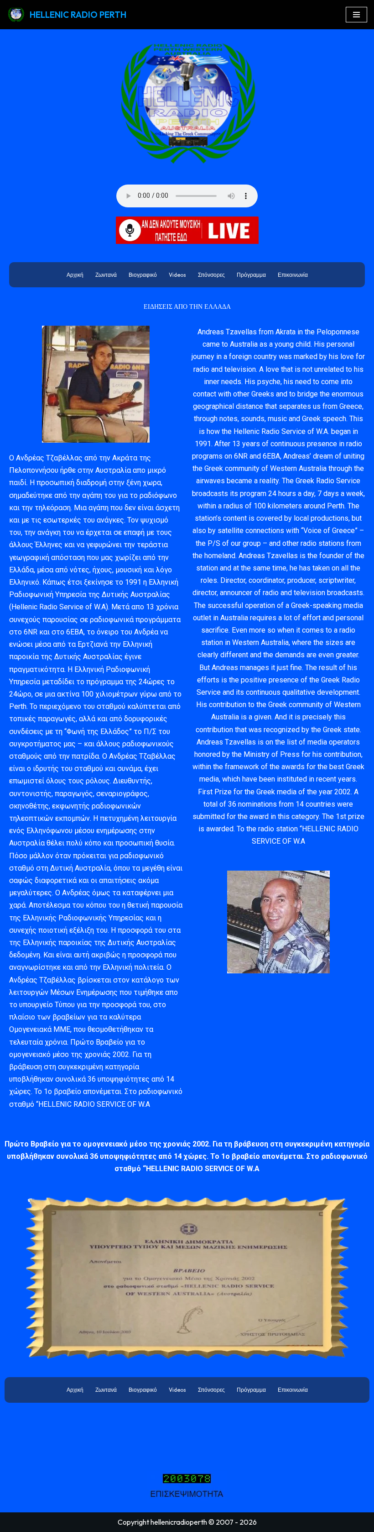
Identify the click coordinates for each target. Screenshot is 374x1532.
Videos (177, 274)
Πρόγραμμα (251, 274)
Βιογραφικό (143, 274)
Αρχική (75, 274)
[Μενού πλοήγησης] (356, 14)
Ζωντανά (106, 274)
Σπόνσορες (211, 274)
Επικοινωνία (293, 274)
